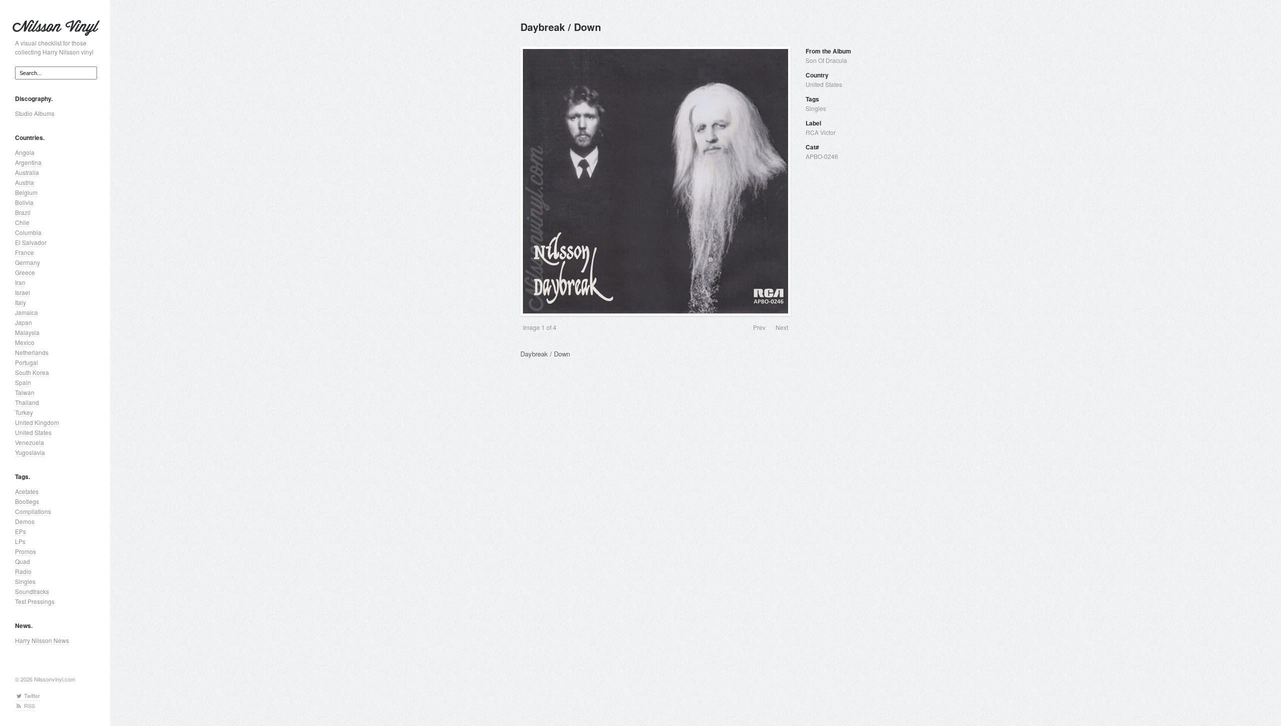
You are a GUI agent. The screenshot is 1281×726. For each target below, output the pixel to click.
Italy (20, 302)
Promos (25, 551)
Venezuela (29, 442)
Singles (25, 581)
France (24, 252)
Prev (759, 327)
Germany (27, 262)
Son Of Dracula (826, 60)
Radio (23, 571)
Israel (22, 292)
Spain (23, 382)
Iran (20, 282)
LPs (20, 541)
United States (33, 432)
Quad (22, 561)
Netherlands (32, 352)
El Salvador (31, 242)
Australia (27, 172)
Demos (25, 521)
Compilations (33, 511)
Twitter (31, 696)
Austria (24, 182)
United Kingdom (37, 422)
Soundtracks (32, 591)
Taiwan (25, 392)
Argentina (28, 162)
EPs (20, 531)
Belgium (26, 192)
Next (782, 327)
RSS (29, 706)
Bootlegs (27, 501)
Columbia (28, 232)
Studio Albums (35, 113)
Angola (25, 152)
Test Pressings (35, 601)
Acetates (27, 491)
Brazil (23, 212)
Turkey (24, 412)
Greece (25, 272)
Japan (23, 322)
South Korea (32, 372)
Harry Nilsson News (42, 640)
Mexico (25, 342)
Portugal (26, 362)
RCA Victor (821, 132)
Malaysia (27, 332)
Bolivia (24, 202)
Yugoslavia (30, 452)
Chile (22, 222)
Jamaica (26, 312)
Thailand (27, 402)
